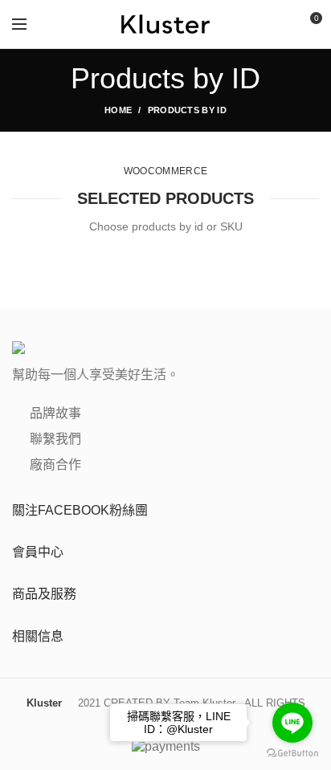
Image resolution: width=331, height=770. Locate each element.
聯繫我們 (54, 439)
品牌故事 (54, 413)
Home (118, 110)
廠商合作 (54, 464)
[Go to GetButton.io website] (292, 753)
